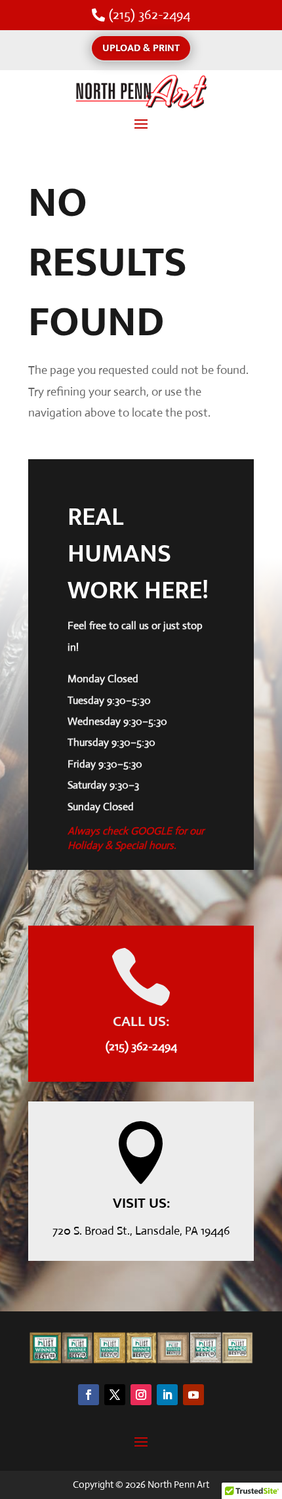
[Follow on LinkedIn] (167, 1394)
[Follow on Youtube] (193, 1394)
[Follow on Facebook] (88, 1394)
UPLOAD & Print (141, 48)
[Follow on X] (114, 1394)
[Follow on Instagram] (141, 1394)
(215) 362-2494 (149, 15)
